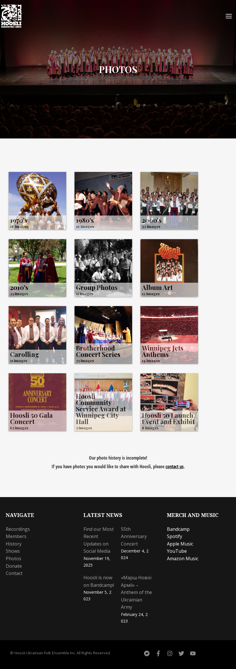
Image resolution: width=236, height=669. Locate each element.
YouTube (177, 551)
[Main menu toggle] (229, 16)
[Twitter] (181, 653)
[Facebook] (158, 653)
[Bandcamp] (147, 653)
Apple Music (180, 544)
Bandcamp (178, 529)
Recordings (18, 529)
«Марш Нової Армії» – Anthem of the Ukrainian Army (136, 592)
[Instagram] (170, 653)
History (14, 544)
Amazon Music (182, 558)
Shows (13, 551)
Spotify (174, 536)
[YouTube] (193, 653)
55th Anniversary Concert (134, 536)
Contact (14, 573)
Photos (13, 558)
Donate (14, 566)
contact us (174, 466)
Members (16, 536)
